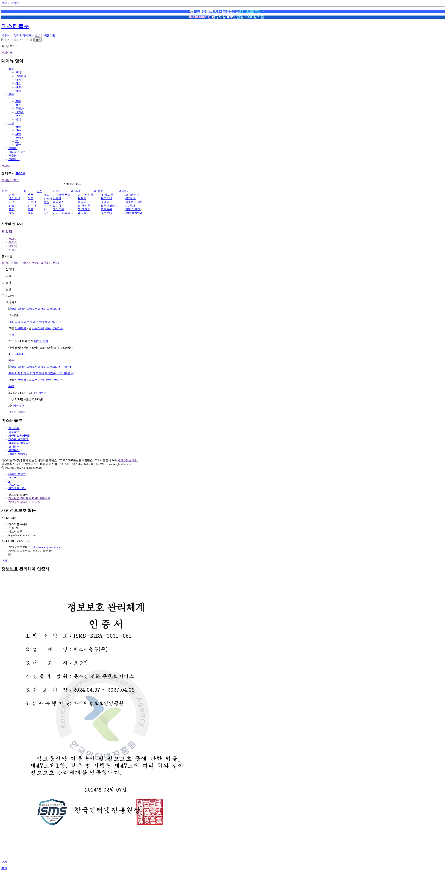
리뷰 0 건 (18, 405)
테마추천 (58, 209)
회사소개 (14, 428)
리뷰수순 (34, 262)
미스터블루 (15, 26)
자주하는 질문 (134, 202)
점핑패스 (14, 159)
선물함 (12, 155)
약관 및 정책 (133, 209)
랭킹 (18, 90)
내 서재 (75, 191)
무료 (18, 115)
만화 (11, 94)
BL (17, 141)
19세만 (10, 295)
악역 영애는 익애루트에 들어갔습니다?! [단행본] (41, 373)
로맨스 (19, 137)
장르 (18, 83)
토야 (48, 328)
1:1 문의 (130, 205)
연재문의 (14, 450)
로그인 (39, 35)
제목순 (14, 262)
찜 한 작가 (84, 209)
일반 (18, 144)
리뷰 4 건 (20, 354)
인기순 (24, 262)
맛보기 (12, 412)
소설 (11, 123)
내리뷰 (82, 212)
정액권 (105, 202)
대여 (8, 275)
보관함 (82, 198)
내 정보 (98, 191)
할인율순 (46, 262)
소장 (8, 282)
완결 (18, 87)
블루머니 (106, 198)
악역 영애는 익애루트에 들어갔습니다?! (35, 321)
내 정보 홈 (107, 194)
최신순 (5, 262)
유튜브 (12, 477)
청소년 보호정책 (18, 439)
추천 (18, 101)
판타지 (19, 130)
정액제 (10, 269)
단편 (18, 79)
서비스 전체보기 (18, 453)
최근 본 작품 (85, 194)
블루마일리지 (109, 205)
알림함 (27, 35)
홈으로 (20, 173)
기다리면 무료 (17, 151)
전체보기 (7, 165)
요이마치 (57, 328)
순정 (11, 334)
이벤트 (12, 148)
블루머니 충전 (10, 35)
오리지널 (20, 76)
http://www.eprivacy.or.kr (47, 547)
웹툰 (11, 68)
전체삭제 (7, 52)
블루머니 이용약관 (19, 442)
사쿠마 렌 (20, 328)
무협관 (19, 108)
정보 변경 (107, 212)
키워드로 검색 (61, 212)
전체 (12, 238)
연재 (18, 72)
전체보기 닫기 (10, 180)
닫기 (4, 560)
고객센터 (123, 191)
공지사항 (130, 198)
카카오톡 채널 (17, 488)
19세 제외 (11, 302)
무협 (18, 134)
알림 (9, 231)
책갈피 (82, 202)
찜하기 (12, 360)
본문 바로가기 (10, 3)
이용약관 (14, 431)
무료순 (56, 262)
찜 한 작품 (84, 205)
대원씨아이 (41, 341)
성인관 (19, 112)
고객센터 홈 (132, 194)
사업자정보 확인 (127, 460)
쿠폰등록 (106, 209)
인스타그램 (15, 484)
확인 (4, 868)
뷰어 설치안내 (134, 212)
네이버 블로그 (17, 474)
